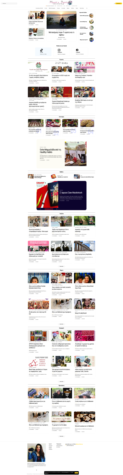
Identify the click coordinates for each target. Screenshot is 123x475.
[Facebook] (108, 3)
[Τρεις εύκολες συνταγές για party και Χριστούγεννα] (61, 278)
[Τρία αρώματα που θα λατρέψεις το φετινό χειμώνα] (61, 361)
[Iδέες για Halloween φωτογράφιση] (61, 304)
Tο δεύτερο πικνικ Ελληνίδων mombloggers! (84, 28)
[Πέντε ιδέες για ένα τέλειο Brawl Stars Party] (84, 278)
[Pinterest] (112, 3)
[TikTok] (113, 3)
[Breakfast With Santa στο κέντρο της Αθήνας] (84, 92)
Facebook (78, 52)
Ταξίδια (34, 227)
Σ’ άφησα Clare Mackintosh (71, 192)
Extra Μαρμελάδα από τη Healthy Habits (50, 151)
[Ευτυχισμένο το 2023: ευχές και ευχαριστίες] (61, 67)
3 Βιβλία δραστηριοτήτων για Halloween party (37, 402)
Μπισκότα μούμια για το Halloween (84, 426)
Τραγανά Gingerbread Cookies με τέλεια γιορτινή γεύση (61, 102)
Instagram (60, 52)
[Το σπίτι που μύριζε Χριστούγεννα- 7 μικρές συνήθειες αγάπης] (38, 67)
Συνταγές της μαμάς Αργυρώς (38, 99)
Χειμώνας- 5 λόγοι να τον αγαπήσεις (36, 38)
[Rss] (114, 3)
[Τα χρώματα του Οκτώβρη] (61, 416)
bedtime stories (68, 5)
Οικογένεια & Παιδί (74, 5)
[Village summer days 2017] (91, 40)
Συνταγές (30, 99)
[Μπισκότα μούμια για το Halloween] (84, 416)
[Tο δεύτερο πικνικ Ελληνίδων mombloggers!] (91, 27)
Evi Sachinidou (60, 39)
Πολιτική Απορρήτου (65, 472)
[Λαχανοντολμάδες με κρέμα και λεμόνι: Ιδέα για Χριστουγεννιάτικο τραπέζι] (38, 92)
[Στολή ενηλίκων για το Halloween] (84, 393)
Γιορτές (30, 73)
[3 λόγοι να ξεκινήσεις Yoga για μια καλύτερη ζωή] (36, 15)
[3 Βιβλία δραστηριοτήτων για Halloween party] (38, 393)
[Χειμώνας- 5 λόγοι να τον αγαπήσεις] (36, 32)
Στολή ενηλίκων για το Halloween (84, 401)
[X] (109, 3)
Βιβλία (34, 399)
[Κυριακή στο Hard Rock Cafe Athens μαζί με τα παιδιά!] (38, 246)
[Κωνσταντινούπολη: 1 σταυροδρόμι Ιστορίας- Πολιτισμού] (38, 221)
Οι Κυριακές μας (31, 252)
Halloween (31, 399)
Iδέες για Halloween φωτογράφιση (61, 312)
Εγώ (64, 5)
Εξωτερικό (30, 227)
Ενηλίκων (61, 190)
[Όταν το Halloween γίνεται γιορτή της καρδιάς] (61, 393)
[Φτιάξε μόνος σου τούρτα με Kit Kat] (38, 304)
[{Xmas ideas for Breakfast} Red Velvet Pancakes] (53, 123)
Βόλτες (36, 252)
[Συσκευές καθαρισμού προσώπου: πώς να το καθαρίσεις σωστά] (61, 335)
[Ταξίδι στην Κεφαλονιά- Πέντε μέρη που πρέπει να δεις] (61, 221)
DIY (80, 399)
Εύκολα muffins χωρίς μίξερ (84, 15)
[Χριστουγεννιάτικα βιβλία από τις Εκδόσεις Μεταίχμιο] (31, 176)
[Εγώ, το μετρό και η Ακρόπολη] (91, 34)
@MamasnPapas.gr (79, 444)
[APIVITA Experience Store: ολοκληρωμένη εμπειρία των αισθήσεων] (38, 335)
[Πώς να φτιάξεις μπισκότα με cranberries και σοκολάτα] (36, 123)
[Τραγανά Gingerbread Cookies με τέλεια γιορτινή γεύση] (61, 92)
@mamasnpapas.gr (70, 445)
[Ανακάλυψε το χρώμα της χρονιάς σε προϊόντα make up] (84, 335)
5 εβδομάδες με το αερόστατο (62, 177)
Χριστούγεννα (34, 73)
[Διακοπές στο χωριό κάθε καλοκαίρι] (84, 221)
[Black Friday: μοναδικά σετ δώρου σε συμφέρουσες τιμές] (38, 361)
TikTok (41, 52)
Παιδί (55, 5)
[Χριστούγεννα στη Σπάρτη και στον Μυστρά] (61, 246)
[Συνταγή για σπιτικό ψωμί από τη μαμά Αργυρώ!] (87, 123)
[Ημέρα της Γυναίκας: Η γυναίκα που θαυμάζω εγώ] (84, 67)
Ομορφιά (34, 367)
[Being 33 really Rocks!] (84, 304)
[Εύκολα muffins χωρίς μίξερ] (91, 15)
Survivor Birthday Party (83, 21)
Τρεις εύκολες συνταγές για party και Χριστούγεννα (61, 288)
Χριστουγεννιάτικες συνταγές (57, 285)
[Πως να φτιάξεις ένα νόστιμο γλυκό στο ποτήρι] (70, 123)
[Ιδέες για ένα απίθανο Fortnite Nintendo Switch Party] (38, 278)
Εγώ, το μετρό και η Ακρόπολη (83, 34)
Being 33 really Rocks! (81, 313)
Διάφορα (30, 36)
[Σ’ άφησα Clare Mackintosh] (47, 195)
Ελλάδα (56, 227)
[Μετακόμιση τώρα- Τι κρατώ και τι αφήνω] (61, 20)
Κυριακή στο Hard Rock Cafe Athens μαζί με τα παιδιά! (36, 255)
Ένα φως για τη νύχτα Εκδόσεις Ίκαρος (87, 177)
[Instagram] (111, 3)
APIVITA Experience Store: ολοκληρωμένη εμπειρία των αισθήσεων (37, 346)
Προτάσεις (30, 367)
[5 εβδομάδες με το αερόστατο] (54, 176)
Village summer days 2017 (84, 39)
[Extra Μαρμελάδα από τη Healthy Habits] (76, 153)
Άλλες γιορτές (80, 73)
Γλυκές (45, 147)
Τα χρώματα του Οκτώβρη (59, 425)
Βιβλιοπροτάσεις (59, 5)
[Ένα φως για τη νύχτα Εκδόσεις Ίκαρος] (77, 176)
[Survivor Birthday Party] (91, 21)
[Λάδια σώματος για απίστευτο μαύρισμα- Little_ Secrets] (84, 361)
